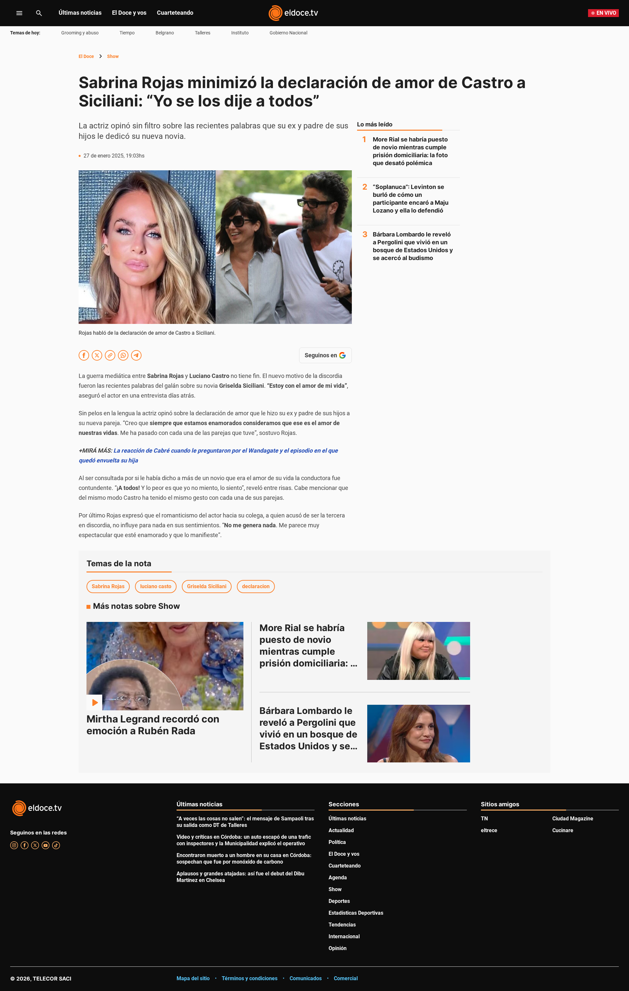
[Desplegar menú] (14, 13)
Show (113, 56)
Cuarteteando (175, 12)
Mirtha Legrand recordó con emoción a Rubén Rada (152, 725)
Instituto (240, 32)
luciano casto (155, 586)
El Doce (86, 56)
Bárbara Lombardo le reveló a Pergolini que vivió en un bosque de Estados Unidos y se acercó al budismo (413, 246)
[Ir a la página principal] (293, 13)
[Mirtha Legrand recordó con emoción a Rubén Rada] (164, 666)
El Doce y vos (129, 12)
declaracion (256, 586)
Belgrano (165, 32)
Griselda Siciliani (206, 586)
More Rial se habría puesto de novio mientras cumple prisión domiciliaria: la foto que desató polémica (410, 151)
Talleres (202, 32)
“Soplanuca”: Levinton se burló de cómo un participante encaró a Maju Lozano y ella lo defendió (410, 198)
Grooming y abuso (80, 32)
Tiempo (127, 32)
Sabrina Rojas (108, 586)
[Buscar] (39, 13)
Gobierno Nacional (288, 32)
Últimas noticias (80, 12)
